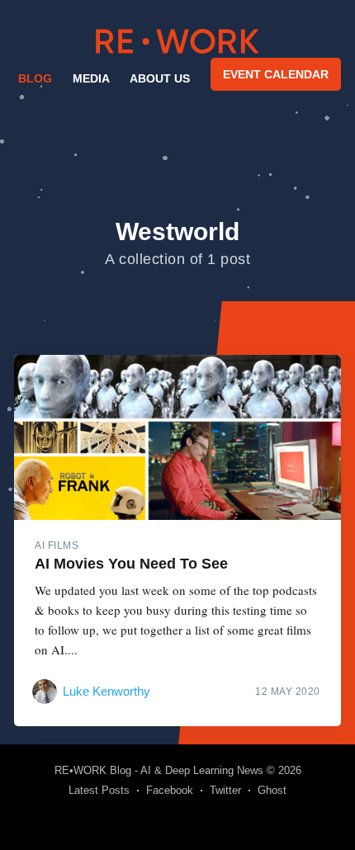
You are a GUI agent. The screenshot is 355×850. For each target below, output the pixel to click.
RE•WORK (177, 41)
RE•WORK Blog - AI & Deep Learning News (158, 770)
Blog (35, 78)
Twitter (225, 790)
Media (91, 78)
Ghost (272, 790)
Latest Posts (99, 790)
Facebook (169, 790)
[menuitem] (34, 78)
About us (160, 78)
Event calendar (276, 74)
